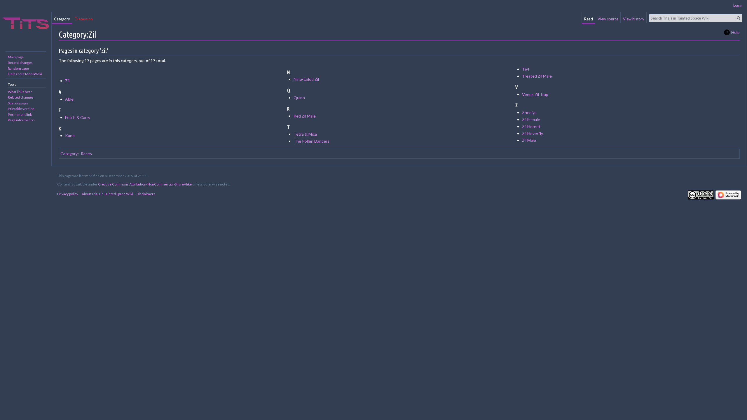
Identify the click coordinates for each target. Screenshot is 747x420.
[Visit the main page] (25, 23)
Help (735, 32)
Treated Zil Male (537, 76)
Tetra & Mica (305, 134)
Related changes (21, 97)
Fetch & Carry (77, 117)
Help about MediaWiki (25, 74)
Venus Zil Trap (535, 94)
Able (69, 99)
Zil (67, 80)
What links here (20, 92)
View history (633, 19)
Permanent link (20, 114)
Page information (21, 120)
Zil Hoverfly (532, 133)
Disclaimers (146, 194)
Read (588, 19)
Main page (16, 57)
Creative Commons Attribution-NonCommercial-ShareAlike (145, 184)
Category (69, 153)
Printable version (21, 108)
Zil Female (531, 119)
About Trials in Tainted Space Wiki (107, 194)
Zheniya (529, 112)
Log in (737, 5)
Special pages (18, 103)
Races (86, 153)
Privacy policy (67, 194)
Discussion (84, 19)
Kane (70, 135)
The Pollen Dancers (311, 141)
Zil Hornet (531, 126)
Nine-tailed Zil (306, 79)
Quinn (299, 97)
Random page (18, 68)
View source (608, 19)
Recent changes (20, 62)
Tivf (525, 68)
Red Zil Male (305, 115)
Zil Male (529, 140)
